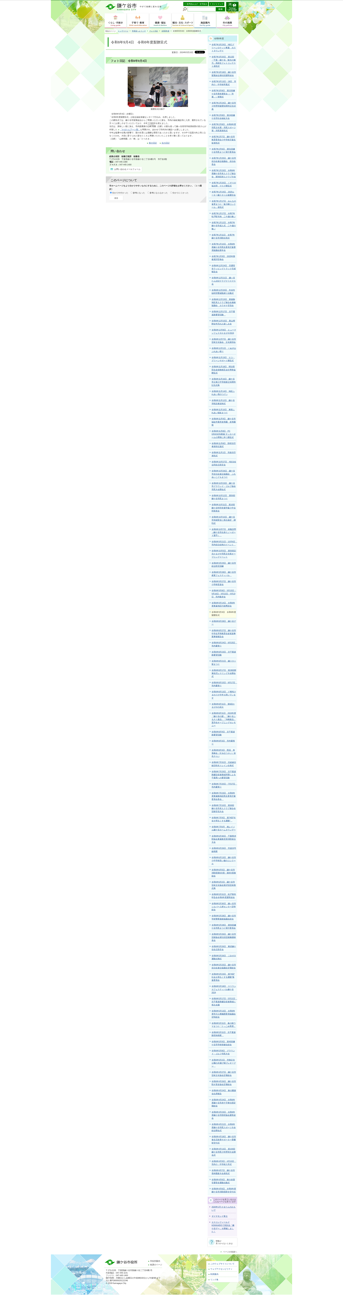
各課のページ (156, 1265)
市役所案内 (155, 1261)
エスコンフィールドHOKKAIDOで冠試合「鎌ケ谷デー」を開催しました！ (223, 1227)
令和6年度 (165, 31)
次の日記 (166, 143)
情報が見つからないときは (224, 1242)
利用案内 (214, 1274)
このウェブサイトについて (222, 1264)
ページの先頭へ (230, 1252)
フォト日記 (153, 31)
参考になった (139, 193)
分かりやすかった (120, 193)
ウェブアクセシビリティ (221, 1269)
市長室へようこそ (139, 31)
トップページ (123, 31)
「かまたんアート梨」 (130, 130)
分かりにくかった (180, 193)
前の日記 (153, 143)
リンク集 (214, 1280)
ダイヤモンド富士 (220, 1216)
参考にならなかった (159, 193)
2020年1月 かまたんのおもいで (224, 1208)
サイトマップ (217, 4)
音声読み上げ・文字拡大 (197, 4)
